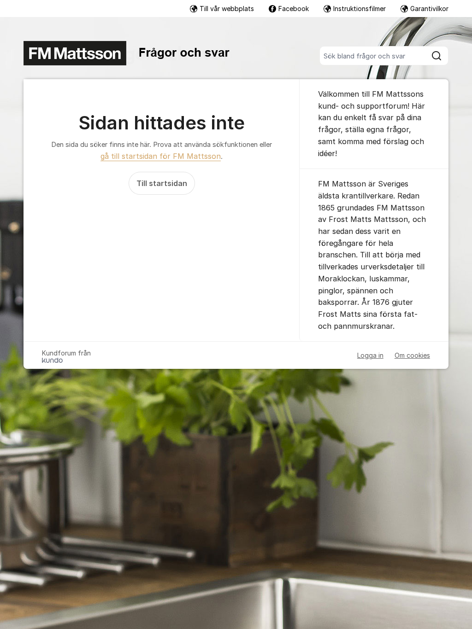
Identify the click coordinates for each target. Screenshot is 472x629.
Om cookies (412, 355)
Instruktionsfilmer (359, 8)
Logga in (370, 355)
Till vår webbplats (227, 8)
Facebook (293, 8)
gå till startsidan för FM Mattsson (160, 156)
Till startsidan (161, 183)
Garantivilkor (429, 8)
